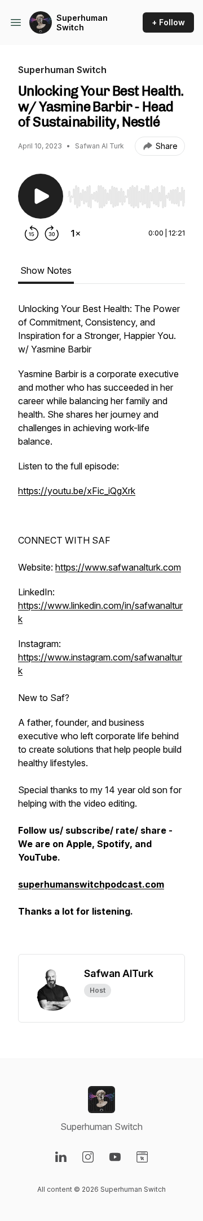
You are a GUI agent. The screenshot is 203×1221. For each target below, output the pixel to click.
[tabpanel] (101, 628)
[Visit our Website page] (142, 1157)
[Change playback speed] (75, 233)
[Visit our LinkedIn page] (61, 1157)
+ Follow (168, 22)
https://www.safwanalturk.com (118, 567)
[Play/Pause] (40, 196)
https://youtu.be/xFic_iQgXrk (76, 490)
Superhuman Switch (82, 23)
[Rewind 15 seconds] (31, 233)
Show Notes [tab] (46, 270)
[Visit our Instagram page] (88, 1157)
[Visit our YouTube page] (115, 1157)
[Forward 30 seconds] (52, 233)
